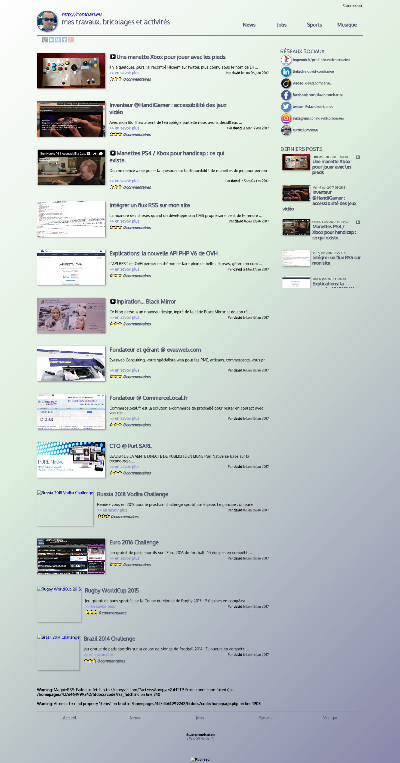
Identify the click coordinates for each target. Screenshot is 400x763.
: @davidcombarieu (313, 106)
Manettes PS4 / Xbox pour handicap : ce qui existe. (166, 156)
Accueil (69, 717)
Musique (347, 24)
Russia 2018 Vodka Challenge (132, 493)
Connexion (352, 5)
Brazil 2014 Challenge (109, 638)
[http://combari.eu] (47, 30)
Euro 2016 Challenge (134, 542)
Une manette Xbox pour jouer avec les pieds (171, 56)
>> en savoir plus (124, 72)
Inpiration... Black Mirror (146, 301)
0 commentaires (137, 79)
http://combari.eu (81, 14)
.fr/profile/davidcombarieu (321, 59)
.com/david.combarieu (318, 95)
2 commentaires (137, 323)
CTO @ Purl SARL (130, 445)
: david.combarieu (312, 83)
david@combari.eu (200, 735)
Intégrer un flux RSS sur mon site (149, 204)
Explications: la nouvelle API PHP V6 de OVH (163, 253)
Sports (314, 24)
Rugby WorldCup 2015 (112, 590)
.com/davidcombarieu (318, 118)
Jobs (282, 24)
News (249, 24)
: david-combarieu (313, 71)
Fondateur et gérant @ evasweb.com (155, 349)
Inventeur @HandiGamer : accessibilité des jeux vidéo (167, 108)
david (236, 73)
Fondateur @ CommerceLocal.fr (148, 397)
